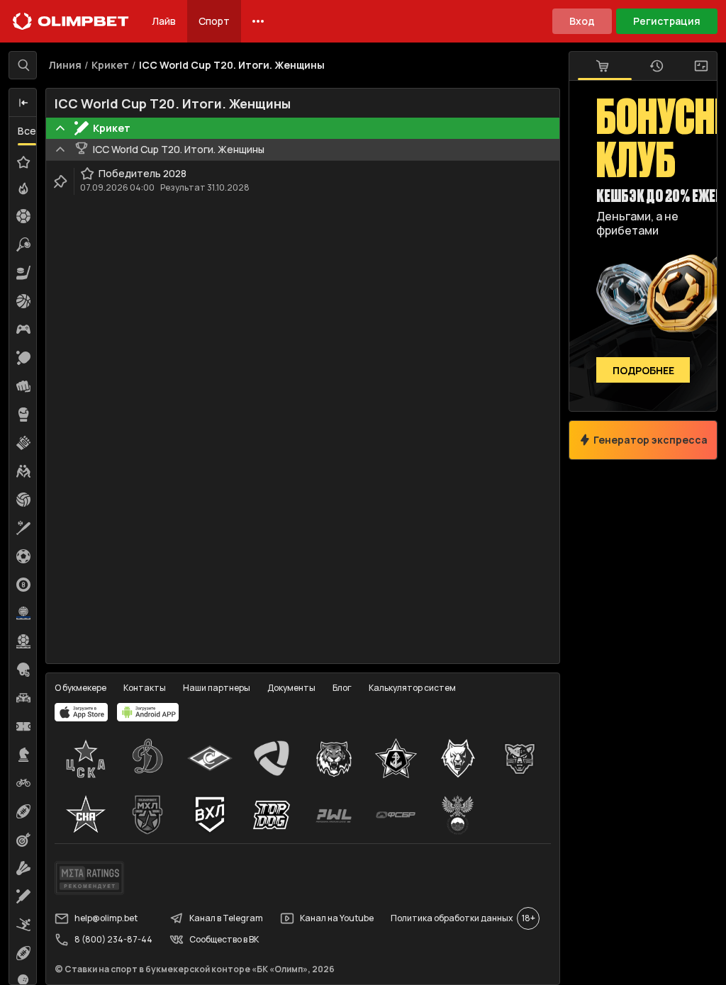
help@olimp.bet (106, 918)
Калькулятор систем (412, 688)
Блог (342, 688)
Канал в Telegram (226, 918)
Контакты (144, 688)
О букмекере (80, 688)
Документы (291, 688)
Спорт (214, 21)
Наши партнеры (216, 688)
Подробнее (643, 370)
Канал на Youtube (337, 918)
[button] (23, 103)
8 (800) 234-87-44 (113, 939)
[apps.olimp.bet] (81, 712)
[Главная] (71, 21)
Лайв (164, 21)
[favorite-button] (87, 174)
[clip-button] (60, 181)
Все (27, 130)
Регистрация (666, 21)
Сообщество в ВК (224, 939)
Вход (582, 21)
